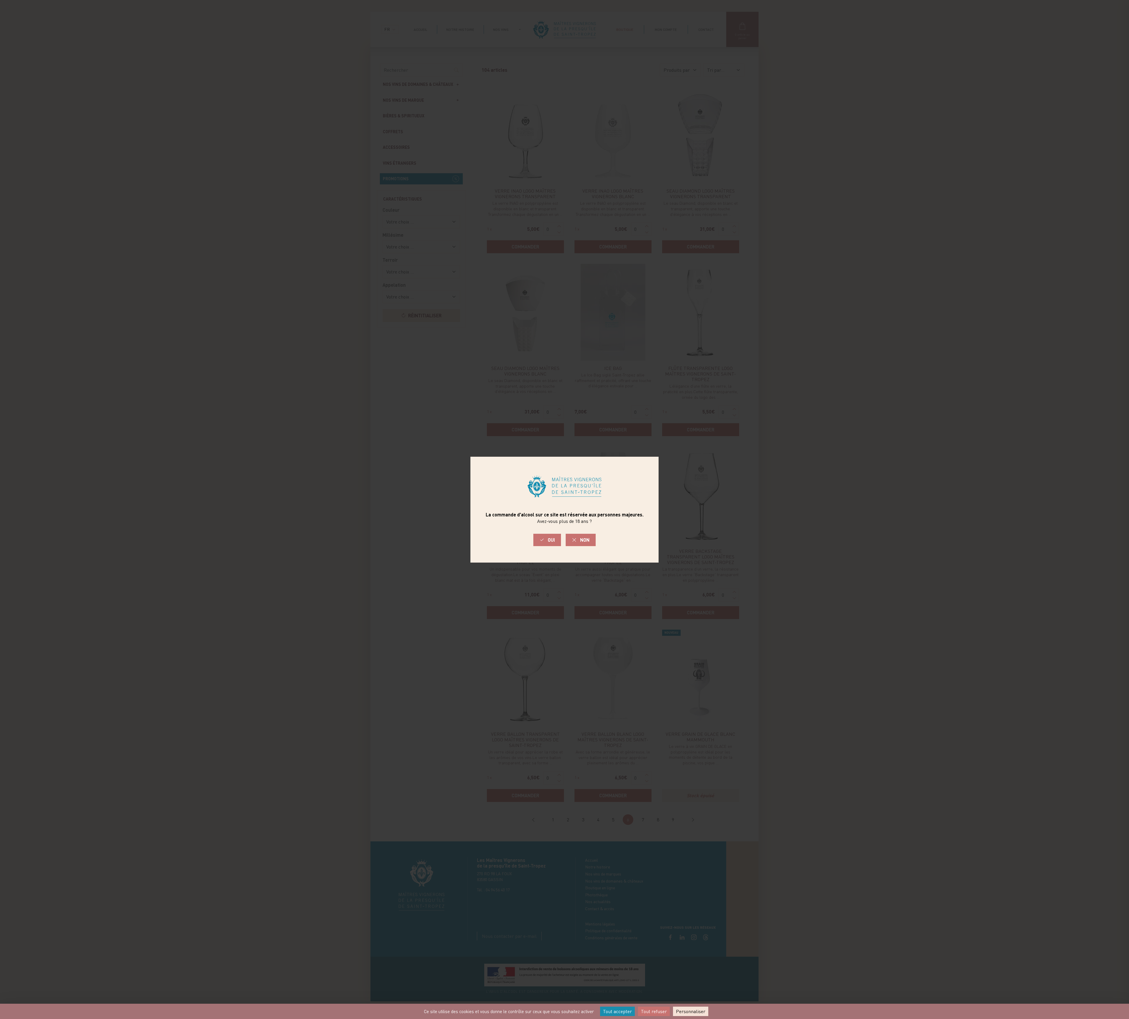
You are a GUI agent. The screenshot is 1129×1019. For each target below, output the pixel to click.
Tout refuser (654, 1011)
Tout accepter (617, 1011)
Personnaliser (690, 1011)
